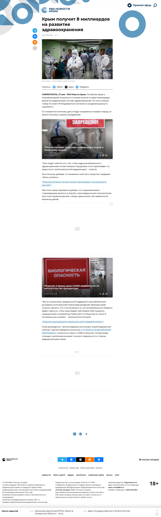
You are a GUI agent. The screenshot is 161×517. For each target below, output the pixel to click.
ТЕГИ (117, 475)
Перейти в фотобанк (69, 81)
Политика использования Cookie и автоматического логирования (24, 496)
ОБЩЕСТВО (74, 468)
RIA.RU (109, 475)
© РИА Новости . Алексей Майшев (52, 81)
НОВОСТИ (46, 475)
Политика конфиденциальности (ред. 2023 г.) (21, 500)
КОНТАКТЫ (81, 475)
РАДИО (71, 475)
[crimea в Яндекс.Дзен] (80, 459)
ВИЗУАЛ (99, 468)
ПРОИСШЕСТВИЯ (87, 468)
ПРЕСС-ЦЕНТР (59, 475)
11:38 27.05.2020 (47, 35)
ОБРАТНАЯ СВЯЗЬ (96, 475)
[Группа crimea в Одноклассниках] (89, 459)
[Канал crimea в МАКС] (98, 459)
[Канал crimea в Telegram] (62, 459)
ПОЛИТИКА (63, 468)
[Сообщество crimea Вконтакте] (71, 459)
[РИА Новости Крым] (55, 10)
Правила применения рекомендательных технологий (24, 502)
